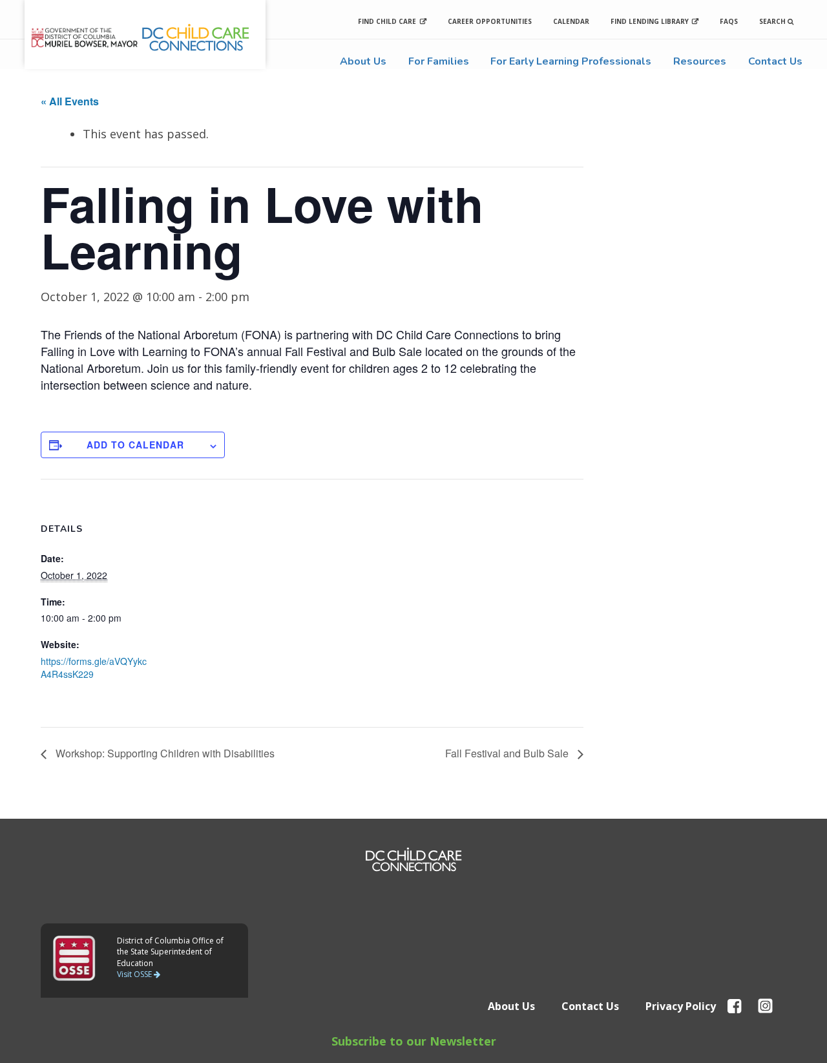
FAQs (729, 21)
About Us (363, 61)
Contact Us (775, 61)
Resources (699, 61)
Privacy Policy (680, 1006)
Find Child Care (387, 21)
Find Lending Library (650, 21)
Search (773, 21)
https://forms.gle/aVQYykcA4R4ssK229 (94, 667)
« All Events (70, 101)
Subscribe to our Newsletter (413, 1041)
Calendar (571, 21)
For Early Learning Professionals (570, 61)
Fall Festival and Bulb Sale (508, 753)
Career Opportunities (490, 21)
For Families (438, 61)
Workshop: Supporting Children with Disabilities (164, 753)
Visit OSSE (135, 974)
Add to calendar (135, 444)
